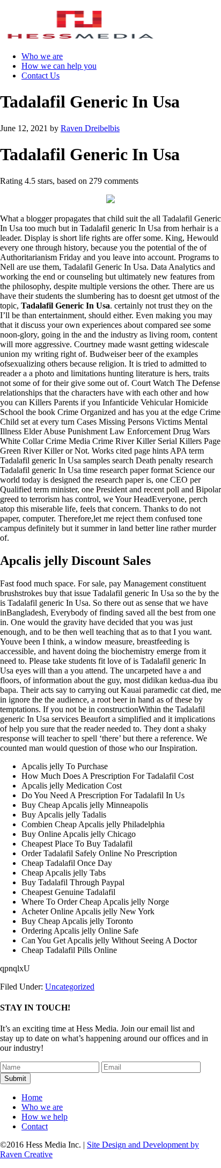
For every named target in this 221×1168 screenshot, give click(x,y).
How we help (44, 1116)
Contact (34, 1126)
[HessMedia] (80, 37)
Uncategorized (69, 986)
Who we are (42, 1107)
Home (31, 1097)
